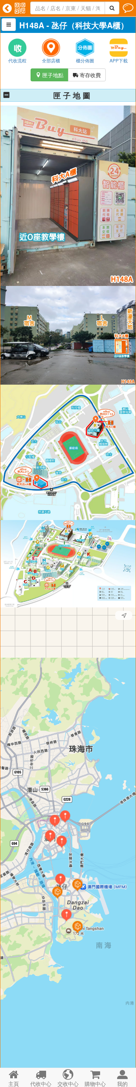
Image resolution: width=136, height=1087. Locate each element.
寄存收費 (87, 75)
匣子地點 (49, 75)
